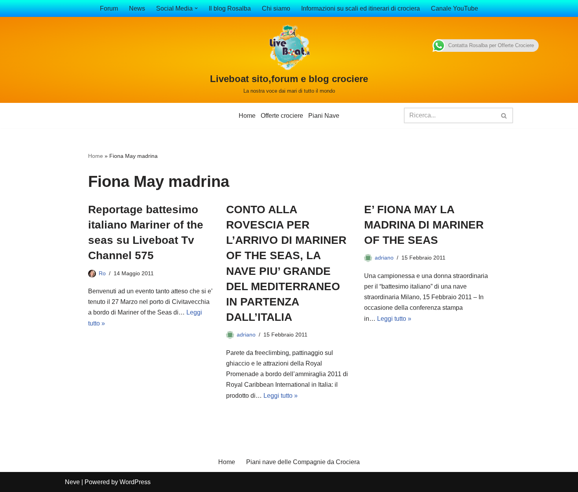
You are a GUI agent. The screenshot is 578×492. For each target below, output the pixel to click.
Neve (72, 482)
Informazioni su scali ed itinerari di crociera (360, 8)
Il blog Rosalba (230, 8)
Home (247, 115)
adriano (246, 334)
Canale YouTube (454, 8)
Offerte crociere (282, 115)
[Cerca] (504, 115)
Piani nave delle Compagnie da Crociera (303, 462)
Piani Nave (323, 115)
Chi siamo (276, 8)
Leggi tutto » (280, 395)
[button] (196, 8)
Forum (109, 8)
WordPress (135, 482)
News (137, 8)
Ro (102, 273)
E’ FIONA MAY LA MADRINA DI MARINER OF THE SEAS (424, 224)
